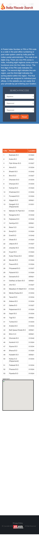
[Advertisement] (19, 138)
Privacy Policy (18, 523)
